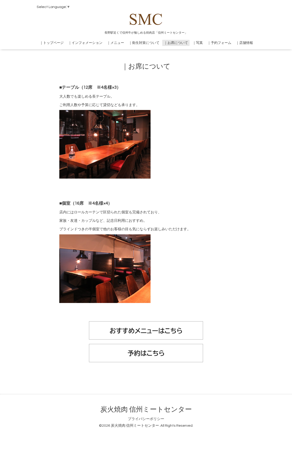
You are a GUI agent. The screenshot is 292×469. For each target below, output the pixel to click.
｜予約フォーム (219, 43)
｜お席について (176, 43)
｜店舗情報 (244, 43)
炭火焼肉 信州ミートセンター (146, 409)
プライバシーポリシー (146, 419)
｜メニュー (115, 43)
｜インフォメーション (85, 43)
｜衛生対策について (144, 43)
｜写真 (198, 43)
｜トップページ (52, 43)
